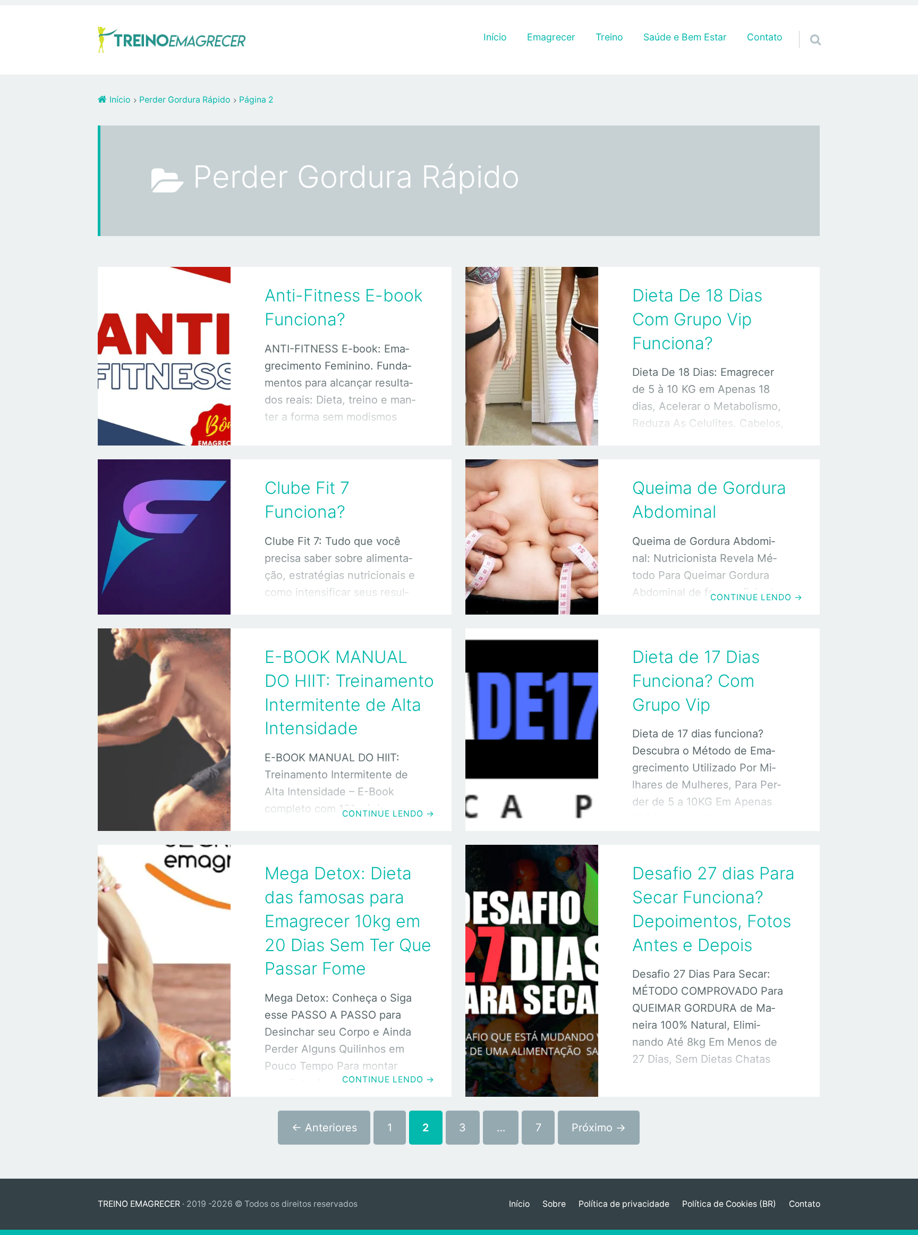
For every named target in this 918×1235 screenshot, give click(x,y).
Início (495, 37)
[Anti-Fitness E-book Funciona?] (164, 356)
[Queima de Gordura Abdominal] (531, 537)
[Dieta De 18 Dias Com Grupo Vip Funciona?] (531, 356)
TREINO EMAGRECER (139, 1204)
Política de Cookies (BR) (729, 1204)
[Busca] (806, 26)
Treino (609, 37)
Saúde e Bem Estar (685, 37)
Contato (765, 37)
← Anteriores (324, 1127)
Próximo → (599, 1127)
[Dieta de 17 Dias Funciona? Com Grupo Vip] (531, 729)
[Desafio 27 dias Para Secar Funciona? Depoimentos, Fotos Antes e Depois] (531, 971)
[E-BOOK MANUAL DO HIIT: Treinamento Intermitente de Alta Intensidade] (164, 729)
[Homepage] (172, 40)
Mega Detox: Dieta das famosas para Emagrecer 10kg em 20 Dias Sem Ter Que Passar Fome (348, 921)
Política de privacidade (624, 1204)
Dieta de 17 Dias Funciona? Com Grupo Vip (696, 680)
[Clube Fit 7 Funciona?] (164, 537)
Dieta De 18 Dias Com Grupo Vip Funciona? (697, 319)
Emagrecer (551, 37)
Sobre (554, 1204)
